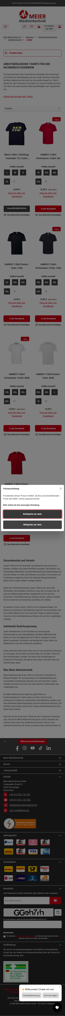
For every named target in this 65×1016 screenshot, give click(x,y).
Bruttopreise (32, 514)
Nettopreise (32, 524)
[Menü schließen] (61, 489)
